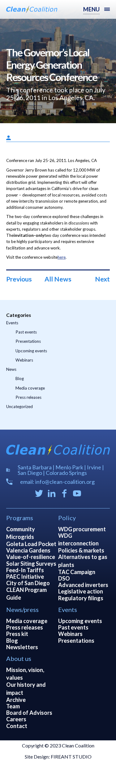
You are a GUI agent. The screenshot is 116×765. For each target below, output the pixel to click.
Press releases (28, 397)
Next (102, 279)
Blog (19, 378)
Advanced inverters (83, 584)
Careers (16, 719)
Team (13, 706)
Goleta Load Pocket (31, 543)
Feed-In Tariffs (25, 570)
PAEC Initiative (25, 576)
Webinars (24, 360)
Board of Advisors (29, 712)
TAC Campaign (76, 572)
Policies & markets (81, 550)
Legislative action (80, 591)
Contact (16, 725)
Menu (91, 9)
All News (58, 279)
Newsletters (22, 647)
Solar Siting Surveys (31, 563)
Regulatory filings (80, 598)
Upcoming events (31, 350)
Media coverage (30, 388)
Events (12, 322)
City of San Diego (28, 583)
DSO (64, 578)
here (62, 257)
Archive (16, 699)
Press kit (17, 633)
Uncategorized (19, 406)
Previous (19, 279)
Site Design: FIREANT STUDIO (58, 756)
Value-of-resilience (30, 556)
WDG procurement (82, 529)
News (11, 369)
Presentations (28, 341)
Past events (26, 332)
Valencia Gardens (28, 550)
